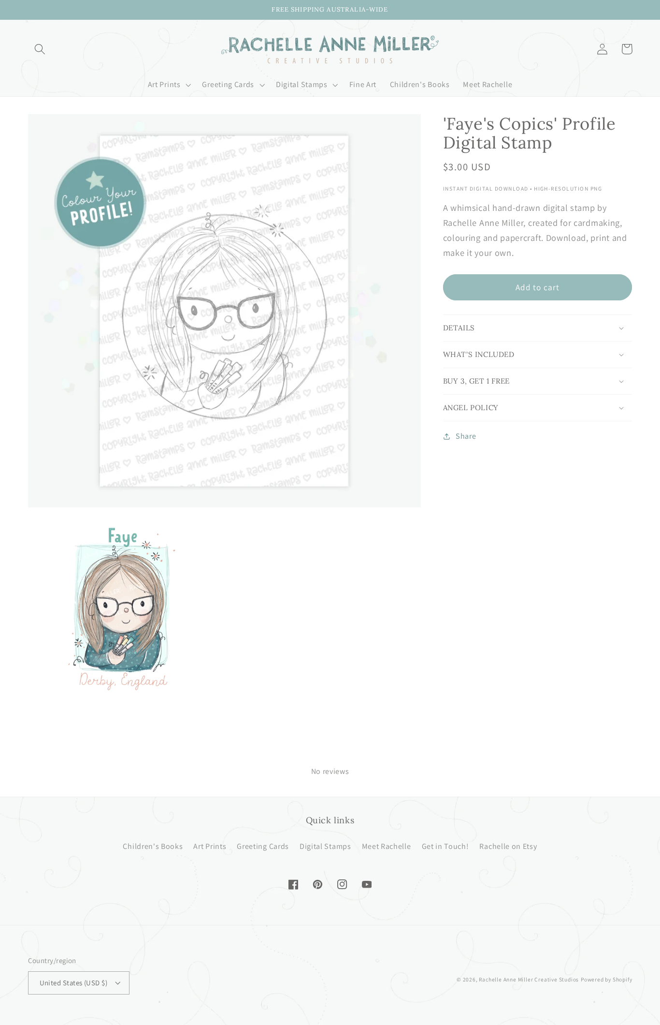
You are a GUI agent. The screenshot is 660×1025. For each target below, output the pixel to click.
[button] (40, 49)
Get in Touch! (445, 846)
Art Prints (209, 846)
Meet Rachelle (386, 846)
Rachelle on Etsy (508, 846)
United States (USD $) (74, 982)
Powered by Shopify (606, 979)
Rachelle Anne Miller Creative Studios (529, 979)
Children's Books (153, 846)
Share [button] (466, 436)
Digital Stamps (325, 846)
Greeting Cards (263, 846)
